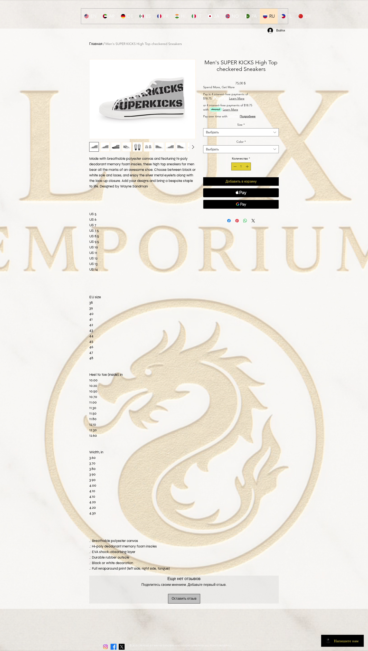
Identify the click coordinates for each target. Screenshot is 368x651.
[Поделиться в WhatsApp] (245, 220)
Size (241, 125)
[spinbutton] (241, 166)
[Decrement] (234, 166)
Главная (95, 44)
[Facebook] (113, 647)
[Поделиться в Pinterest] (237, 220)
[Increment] (247, 166)
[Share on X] (253, 220)
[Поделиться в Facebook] (228, 220)
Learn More (236, 98)
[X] (122, 647)
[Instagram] (105, 647)
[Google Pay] (241, 204)
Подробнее (248, 116)
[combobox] (241, 132)
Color (241, 142)
